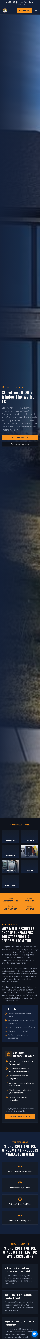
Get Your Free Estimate (18, 1116)
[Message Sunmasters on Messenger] (35, 1334)
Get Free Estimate (24, 10)
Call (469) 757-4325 (22, 444)
